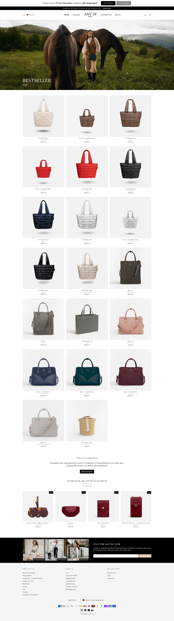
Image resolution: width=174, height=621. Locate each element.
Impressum (111, 578)
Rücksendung (70, 584)
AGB (109, 576)
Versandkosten (70, 581)
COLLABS (76, 15)
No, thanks (124, 3)
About (118, 15)
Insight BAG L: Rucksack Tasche (33, 578)
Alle (87, 485)
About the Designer (29, 573)
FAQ (67, 573)
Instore (25, 587)
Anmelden (145, 556)
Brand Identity (27, 576)
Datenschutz (112, 573)
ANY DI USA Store (89, 3)
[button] (31, 14)
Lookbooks (106, 15)
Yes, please (108, 3)
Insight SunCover (28, 581)
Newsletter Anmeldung (30, 595)
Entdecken (87, 471)
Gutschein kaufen (71, 576)
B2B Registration (71, 589)
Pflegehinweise (71, 578)
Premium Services (71, 587)
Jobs (24, 589)
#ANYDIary (26, 584)
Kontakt (25, 592)
